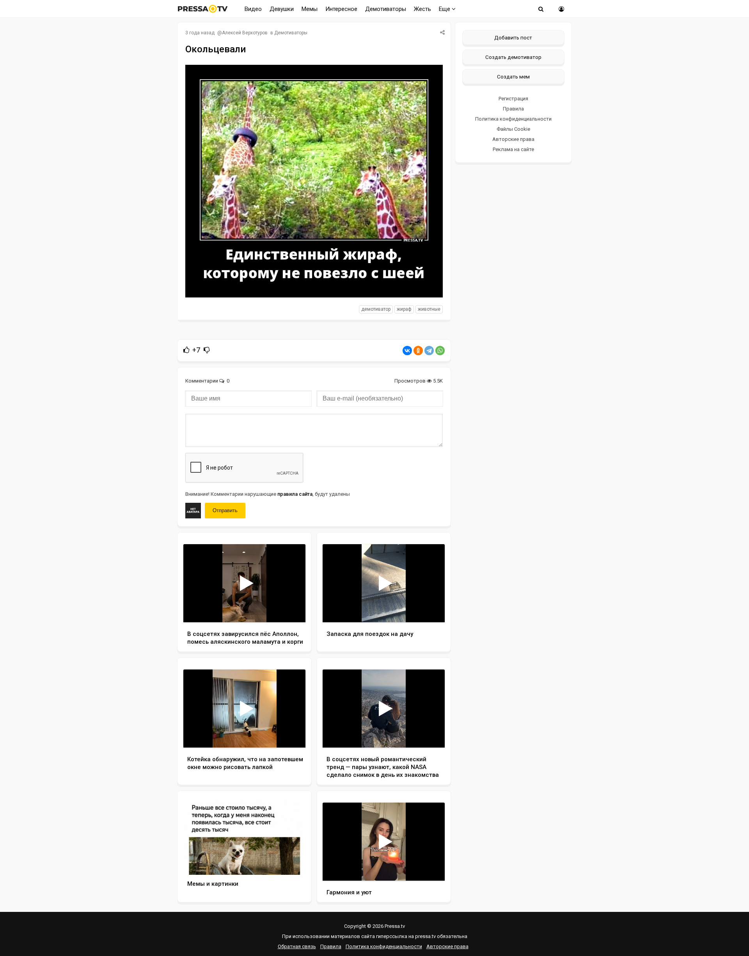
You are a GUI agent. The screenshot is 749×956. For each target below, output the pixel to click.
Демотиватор (375, 309)
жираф (404, 309)
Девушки (282, 8)
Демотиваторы (385, 8)
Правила (513, 109)
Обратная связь (297, 946)
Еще (445, 8)
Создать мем (513, 76)
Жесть (422, 8)
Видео (253, 8)
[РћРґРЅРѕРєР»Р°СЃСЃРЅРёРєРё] (418, 350)
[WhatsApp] (440, 350)
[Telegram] (429, 350)
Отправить (225, 510)
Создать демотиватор (513, 57)
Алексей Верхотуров (245, 33)
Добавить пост (513, 37)
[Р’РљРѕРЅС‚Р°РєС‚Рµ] (407, 350)
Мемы (310, 8)
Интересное (341, 8)
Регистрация (513, 98)
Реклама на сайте (513, 149)
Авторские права (513, 139)
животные (429, 309)
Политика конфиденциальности (513, 119)
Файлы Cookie (513, 129)
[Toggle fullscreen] (290, 609)
